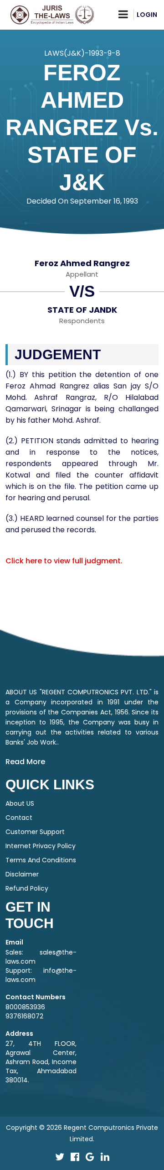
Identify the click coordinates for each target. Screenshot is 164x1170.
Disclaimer (22, 874)
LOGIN (147, 14)
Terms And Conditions (40, 860)
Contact (18, 817)
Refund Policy (26, 888)
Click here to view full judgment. (64, 561)
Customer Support (35, 831)
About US (19, 803)
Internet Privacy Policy (40, 846)
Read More (25, 761)
